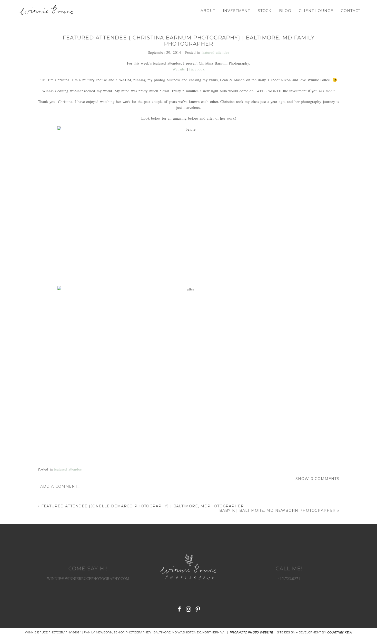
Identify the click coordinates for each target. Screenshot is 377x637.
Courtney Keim (339, 632)
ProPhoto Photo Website (251, 632)
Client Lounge (316, 10)
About (208, 10)
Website (178, 68)
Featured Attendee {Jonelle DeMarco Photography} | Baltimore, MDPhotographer (142, 506)
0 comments (317, 478)
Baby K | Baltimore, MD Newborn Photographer (277, 510)
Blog (285, 10)
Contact (350, 10)
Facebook (197, 68)
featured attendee (215, 52)
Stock (264, 10)
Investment (236, 10)
